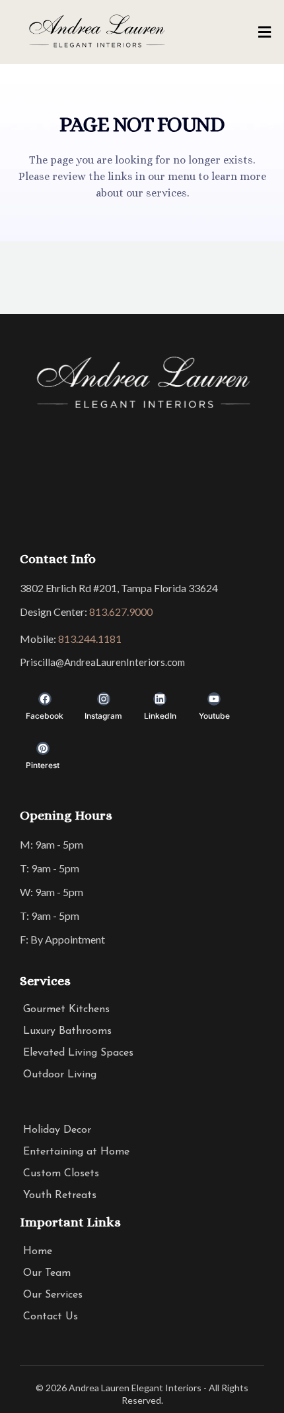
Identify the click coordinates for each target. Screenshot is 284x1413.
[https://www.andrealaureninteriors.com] (96, 32)
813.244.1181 (90, 638)
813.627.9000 (121, 611)
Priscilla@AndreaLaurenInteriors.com (102, 662)
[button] (262, 32)
